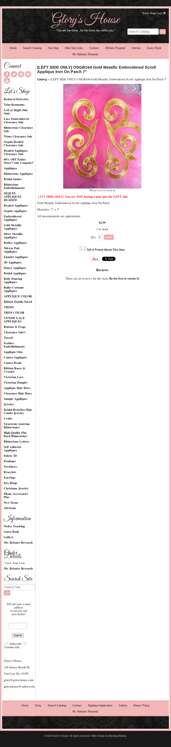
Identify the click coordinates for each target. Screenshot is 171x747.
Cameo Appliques (15, 357)
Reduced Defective (16, 99)
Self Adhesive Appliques (12, 448)
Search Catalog (32, 48)
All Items (10, 508)
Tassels (8, 337)
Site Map (53, 48)
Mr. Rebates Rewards (85, 54)
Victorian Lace (14, 377)
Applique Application (100, 705)
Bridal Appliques (15, 273)
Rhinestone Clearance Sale (18, 129)
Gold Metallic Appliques (13, 226)
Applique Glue (13, 352)
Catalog (42, 79)
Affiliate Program (115, 48)
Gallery (9, 537)
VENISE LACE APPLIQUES (14, 319)
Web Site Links (74, 48)
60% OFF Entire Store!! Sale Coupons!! (19, 161)
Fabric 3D (10, 455)
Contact (94, 48)
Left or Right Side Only (16, 111)
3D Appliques (13, 262)
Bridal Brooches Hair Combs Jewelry (18, 411)
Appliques (10, 168)
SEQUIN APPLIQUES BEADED (12, 197)
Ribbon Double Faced (18, 301)
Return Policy (141, 705)
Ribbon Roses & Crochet (14, 370)
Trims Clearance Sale (18, 136)
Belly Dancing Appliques (13, 280)
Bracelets (10, 472)
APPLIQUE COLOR (18, 296)
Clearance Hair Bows (18, 393)
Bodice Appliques (15, 242)
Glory (38, 705)
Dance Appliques (15, 268)
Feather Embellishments (14, 344)
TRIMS (9, 307)
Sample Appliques (16, 398)
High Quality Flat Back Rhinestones (15, 434)
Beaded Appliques (16, 205)
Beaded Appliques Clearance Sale (16, 152)
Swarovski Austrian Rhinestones (17, 425)
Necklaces (10, 466)
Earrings (9, 477)
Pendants (10, 461)
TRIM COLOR (14, 312)
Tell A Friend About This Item (106, 249)
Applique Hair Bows (17, 388)
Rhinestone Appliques (18, 173)
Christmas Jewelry (16, 488)
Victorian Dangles (16, 382)
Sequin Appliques (15, 211)
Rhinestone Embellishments (14, 186)
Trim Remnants (14, 104)
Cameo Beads (13, 363)
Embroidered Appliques (12, 218)
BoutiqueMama (117, 735)
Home (13, 48)
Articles (136, 48)
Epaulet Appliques (16, 257)
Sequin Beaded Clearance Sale (14, 143)
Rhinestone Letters (16, 441)
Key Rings (10, 483)
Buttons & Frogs (15, 327)
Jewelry (9, 404)
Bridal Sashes (13, 179)
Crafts (8, 418)
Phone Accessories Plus (16, 495)
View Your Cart (152, 13)
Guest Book (154, 48)
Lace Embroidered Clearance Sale (16, 120)
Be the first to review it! (124, 278)
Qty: (93, 237)
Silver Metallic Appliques (13, 235)
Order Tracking (14, 526)
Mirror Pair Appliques (12, 249)
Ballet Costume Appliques (14, 289)
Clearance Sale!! (15, 332)
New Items (11, 502)
